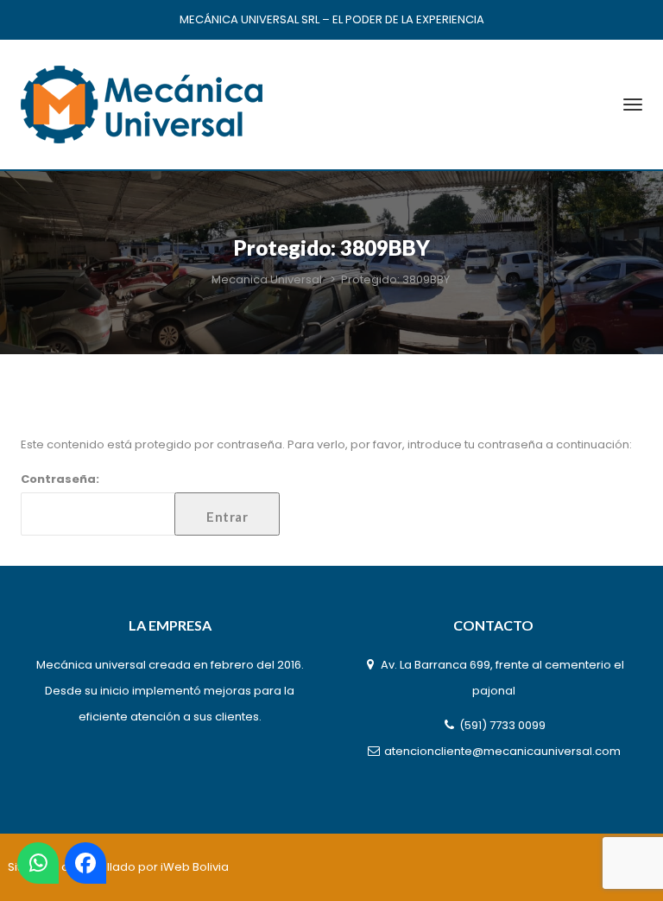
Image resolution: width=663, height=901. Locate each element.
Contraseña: (60, 479)
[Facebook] (85, 863)
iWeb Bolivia (195, 867)
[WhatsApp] (38, 863)
